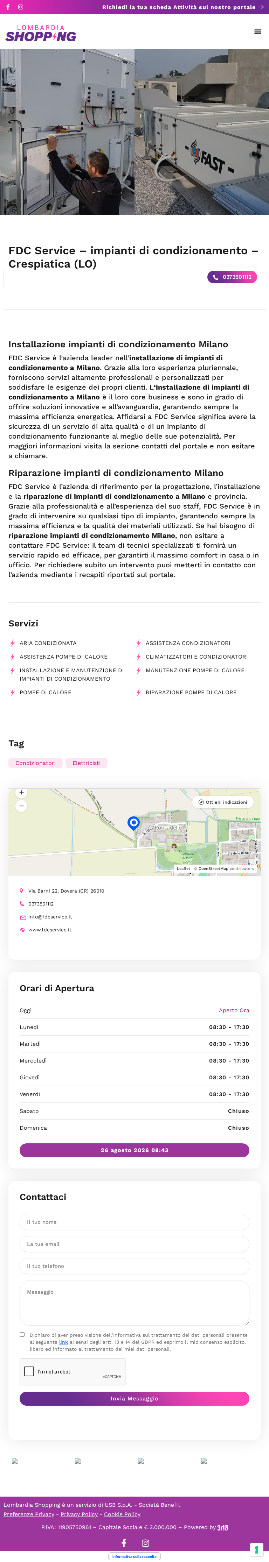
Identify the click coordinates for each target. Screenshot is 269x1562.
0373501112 (236, 277)
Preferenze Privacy (29, 1514)
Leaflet (183, 868)
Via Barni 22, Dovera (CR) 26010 (66, 891)
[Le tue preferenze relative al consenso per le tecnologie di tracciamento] (256, 1549)
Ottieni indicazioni (226, 802)
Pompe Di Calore (45, 692)
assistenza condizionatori (188, 643)
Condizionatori (35, 763)
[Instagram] (20, 7)
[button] (258, 31)
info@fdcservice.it (50, 917)
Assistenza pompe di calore (64, 656)
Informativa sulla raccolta (134, 1556)
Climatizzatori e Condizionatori (197, 656)
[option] (67, 132)
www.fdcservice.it (49, 929)
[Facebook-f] (8, 7)
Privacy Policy (79, 1514)
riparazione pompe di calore (191, 692)
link (63, 1342)
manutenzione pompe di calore (195, 670)
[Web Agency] (223, 1527)
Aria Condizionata (48, 643)
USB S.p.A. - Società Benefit (142, 1504)
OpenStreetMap (213, 868)
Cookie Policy (122, 1514)
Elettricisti (87, 763)
